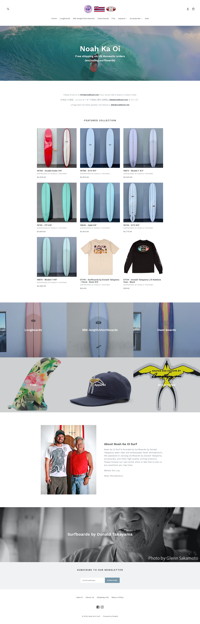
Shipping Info (103, 597)
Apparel (123, 18)
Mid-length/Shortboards (84, 18)
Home (54, 18)
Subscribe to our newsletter (100, 569)
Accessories (136, 18)
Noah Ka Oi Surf (94, 616)
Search (80, 597)
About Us (90, 597)
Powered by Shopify (110, 616)
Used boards (103, 18)
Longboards (65, 18)
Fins (113, 18)
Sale (147, 18)
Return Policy (117, 597)
